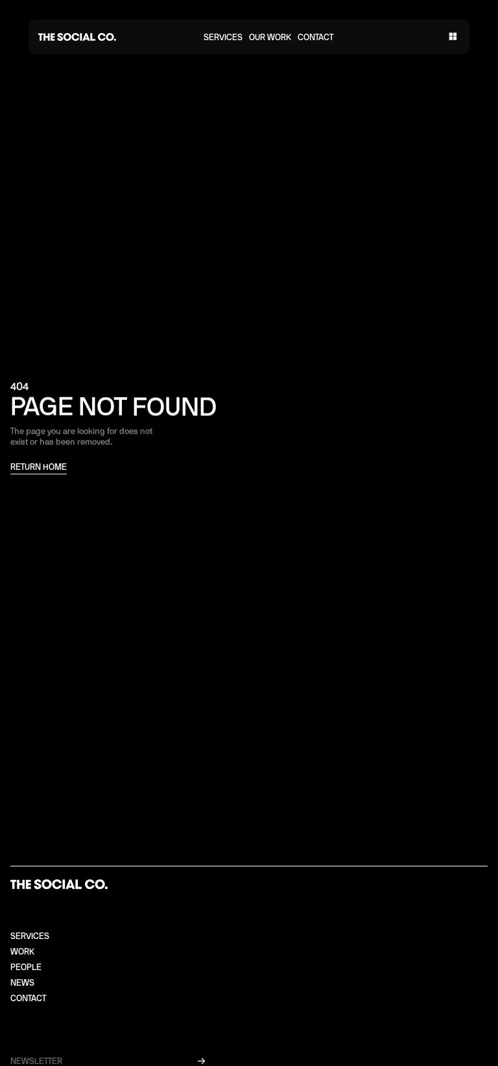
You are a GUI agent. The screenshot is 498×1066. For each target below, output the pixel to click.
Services (223, 38)
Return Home (38, 467)
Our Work (270, 38)
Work (22, 952)
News (22, 983)
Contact (315, 38)
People (26, 968)
